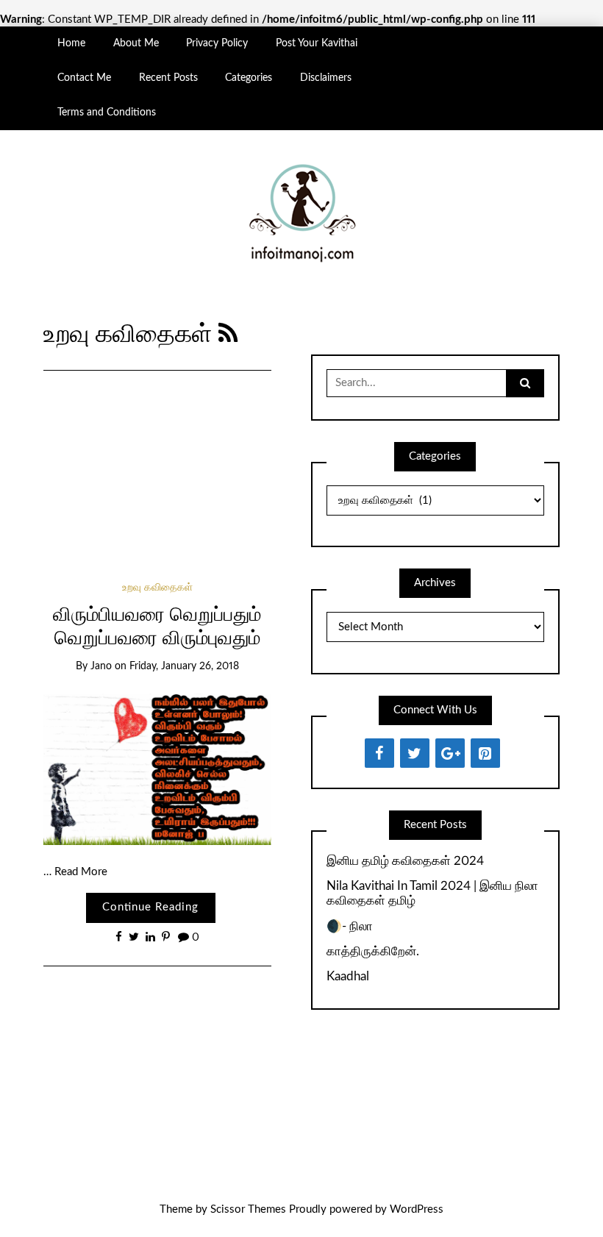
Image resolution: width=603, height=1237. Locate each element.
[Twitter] (414, 753)
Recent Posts (168, 78)
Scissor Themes (248, 1209)
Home (71, 43)
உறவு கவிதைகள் (157, 587)
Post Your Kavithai (316, 43)
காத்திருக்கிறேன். (373, 951)
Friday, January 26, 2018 (184, 666)
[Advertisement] (157, 456)
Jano (101, 666)
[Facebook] (379, 753)
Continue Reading (150, 907)
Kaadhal (348, 976)
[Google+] (450, 753)
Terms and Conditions (106, 112)
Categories (248, 78)
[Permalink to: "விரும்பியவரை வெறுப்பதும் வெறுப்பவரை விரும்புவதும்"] (157, 768)
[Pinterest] (485, 753)
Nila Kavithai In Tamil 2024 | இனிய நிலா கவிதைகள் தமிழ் (432, 893)
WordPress (416, 1209)
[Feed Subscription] (228, 334)
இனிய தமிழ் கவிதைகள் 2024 (405, 861)
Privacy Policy (217, 43)
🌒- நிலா (350, 926)
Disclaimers (326, 78)
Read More (80, 871)
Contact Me (84, 78)
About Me (136, 43)
